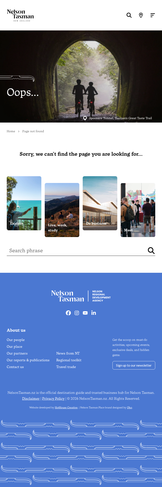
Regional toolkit (68, 360)
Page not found (33, 131)
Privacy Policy (53, 399)
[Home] (17, 15)
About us (16, 330)
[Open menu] (153, 15)
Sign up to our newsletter (134, 365)
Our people (16, 340)
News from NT (68, 353)
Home (11, 131)
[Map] (141, 15)
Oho (129, 407)
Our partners (17, 353)
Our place (14, 347)
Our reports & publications (28, 360)
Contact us (15, 367)
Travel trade (66, 367)
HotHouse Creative (66, 407)
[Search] (129, 15)
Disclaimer (31, 399)
